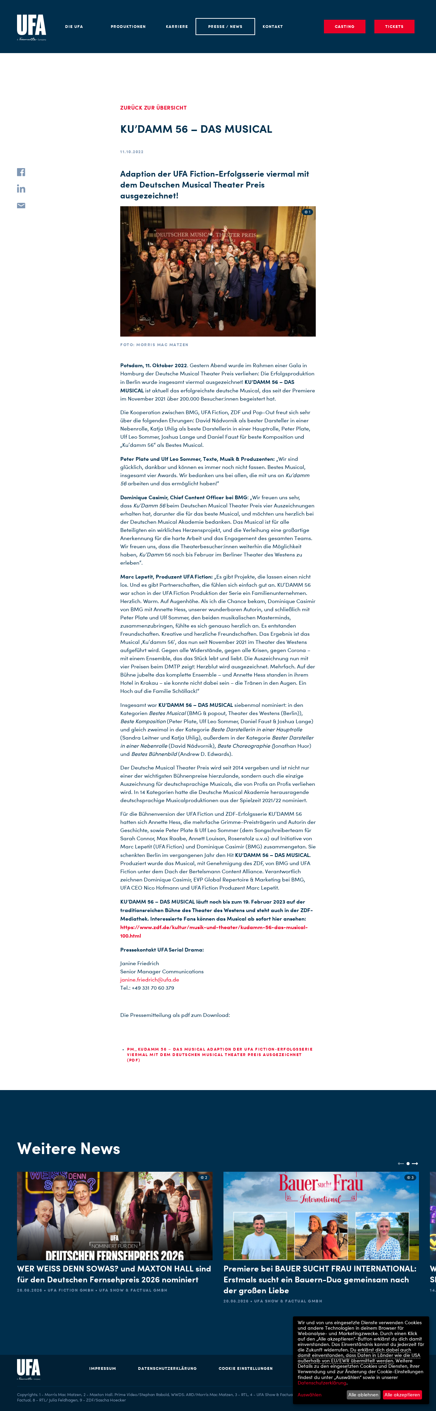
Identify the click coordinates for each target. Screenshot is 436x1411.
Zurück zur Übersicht (153, 107)
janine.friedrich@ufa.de (149, 979)
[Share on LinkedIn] (21, 188)
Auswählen (310, 1394)
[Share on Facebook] (21, 172)
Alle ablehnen (363, 1394)
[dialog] (361, 1360)
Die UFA (74, 26)
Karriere (177, 26)
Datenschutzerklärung (167, 1368)
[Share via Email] (21, 205)
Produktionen (128, 26)
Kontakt (273, 26)
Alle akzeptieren (402, 1394)
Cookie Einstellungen (246, 1368)
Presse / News (225, 26)
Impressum (102, 1368)
